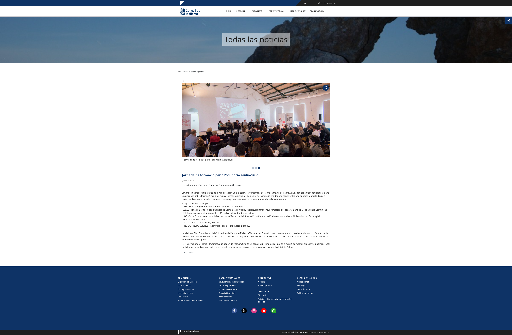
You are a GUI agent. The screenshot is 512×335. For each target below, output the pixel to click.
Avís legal (301, 285)
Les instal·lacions (185, 293)
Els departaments (186, 289)
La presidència (184, 285)
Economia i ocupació (228, 289)
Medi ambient (225, 296)
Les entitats (183, 296)
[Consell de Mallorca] (190, 11)
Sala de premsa (265, 285)
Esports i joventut (227, 293)
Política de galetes (305, 293)
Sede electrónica (298, 11)
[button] (253, 168)
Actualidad (257, 11)
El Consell (240, 11)
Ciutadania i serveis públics (231, 282)
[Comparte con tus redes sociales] (508, 20)
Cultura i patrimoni (227, 285)
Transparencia (317, 11)
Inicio (228, 11)
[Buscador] (329, 11)
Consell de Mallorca (186, 332)
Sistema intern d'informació (190, 300)
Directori (262, 295)
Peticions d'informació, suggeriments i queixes (275, 300)
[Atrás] (183, 81)
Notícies (261, 282)
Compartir (191, 252)
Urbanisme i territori (228, 300)
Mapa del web (303, 289)
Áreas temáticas (276, 11)
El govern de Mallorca (187, 282)
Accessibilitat (303, 282)
